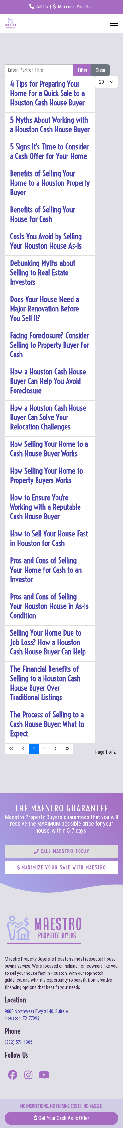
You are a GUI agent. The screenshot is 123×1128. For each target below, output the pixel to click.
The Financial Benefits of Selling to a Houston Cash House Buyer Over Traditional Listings (45, 683)
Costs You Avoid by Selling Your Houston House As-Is (46, 240)
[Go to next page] (55, 749)
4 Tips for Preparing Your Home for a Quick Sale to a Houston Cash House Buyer (47, 93)
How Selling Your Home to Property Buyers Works (46, 475)
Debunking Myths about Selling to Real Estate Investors (42, 272)
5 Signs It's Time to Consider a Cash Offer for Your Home (49, 151)
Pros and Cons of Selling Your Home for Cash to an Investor (46, 569)
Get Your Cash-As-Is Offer (63, 1118)
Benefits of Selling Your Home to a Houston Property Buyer (50, 182)
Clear (101, 70)
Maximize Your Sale (75, 6)
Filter (83, 70)
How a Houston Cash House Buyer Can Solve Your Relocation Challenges (48, 417)
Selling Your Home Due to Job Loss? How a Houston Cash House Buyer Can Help (48, 642)
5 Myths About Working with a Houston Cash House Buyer (50, 124)
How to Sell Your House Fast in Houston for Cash (49, 538)
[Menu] (114, 23)
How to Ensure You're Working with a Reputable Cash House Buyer (45, 506)
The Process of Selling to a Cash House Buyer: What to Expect (47, 724)
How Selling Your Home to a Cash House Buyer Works (49, 448)
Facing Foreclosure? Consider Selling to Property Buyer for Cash (49, 344)
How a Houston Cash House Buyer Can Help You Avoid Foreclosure (48, 381)
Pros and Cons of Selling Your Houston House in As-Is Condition (49, 606)
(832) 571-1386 (18, 1042)
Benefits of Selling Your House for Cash (42, 214)
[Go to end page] (67, 749)
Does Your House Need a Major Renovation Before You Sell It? (44, 308)
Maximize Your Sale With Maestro (63, 867)
